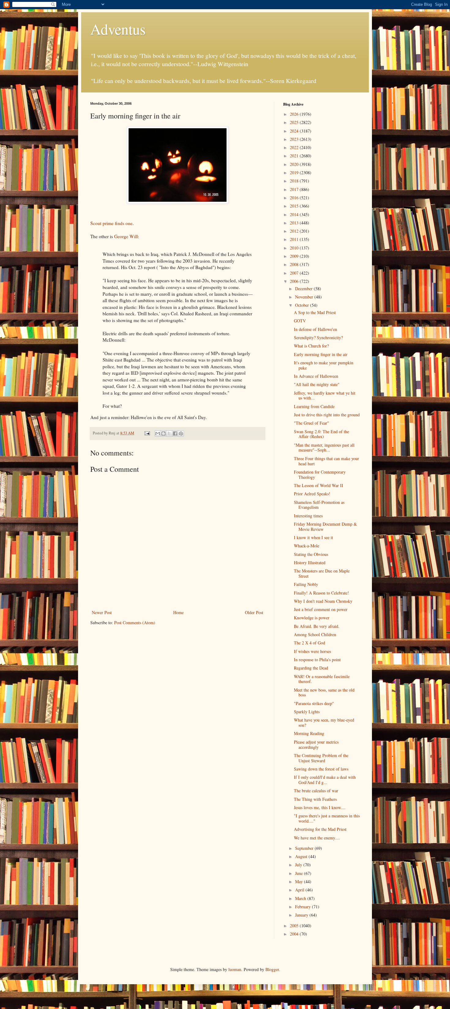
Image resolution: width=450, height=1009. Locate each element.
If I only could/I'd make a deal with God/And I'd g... (325, 779)
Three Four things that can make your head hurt (326, 461)
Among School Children (315, 634)
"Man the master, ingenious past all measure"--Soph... (324, 447)
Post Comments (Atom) (134, 622)
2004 (295, 934)
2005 (295, 925)
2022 (295, 147)
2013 (295, 223)
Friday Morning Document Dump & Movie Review (325, 526)
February (303, 907)
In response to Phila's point (317, 659)
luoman (234, 969)
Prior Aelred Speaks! (312, 494)
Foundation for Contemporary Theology (320, 474)
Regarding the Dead (311, 668)
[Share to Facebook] (175, 433)
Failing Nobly (306, 584)
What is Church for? (311, 346)
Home (178, 612)
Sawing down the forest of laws (321, 769)
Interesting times (308, 516)
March (301, 898)
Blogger (272, 969)
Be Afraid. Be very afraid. (316, 626)
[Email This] (158, 433)
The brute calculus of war (316, 790)
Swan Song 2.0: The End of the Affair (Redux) (321, 434)
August (302, 856)
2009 (295, 256)
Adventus (118, 29)
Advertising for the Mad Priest (320, 829)
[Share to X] (169, 433)
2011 (295, 239)
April (300, 890)
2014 (295, 214)
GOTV (300, 321)
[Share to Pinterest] (181, 433)
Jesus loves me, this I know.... (320, 807)
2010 (295, 248)
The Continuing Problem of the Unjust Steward (321, 757)
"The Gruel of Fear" (311, 423)
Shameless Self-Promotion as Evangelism (319, 504)
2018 (295, 181)
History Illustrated (309, 562)
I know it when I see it (313, 537)
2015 (295, 206)
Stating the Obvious (311, 554)
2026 (295, 114)
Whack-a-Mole (306, 546)
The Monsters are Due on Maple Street (322, 573)
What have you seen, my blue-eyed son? (324, 722)
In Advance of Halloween (316, 376)
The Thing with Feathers (315, 799)
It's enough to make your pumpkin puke (323, 365)
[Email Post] (147, 433)
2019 (295, 172)
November (304, 297)
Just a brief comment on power (320, 609)
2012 (295, 231)
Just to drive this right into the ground (327, 415)
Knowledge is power (311, 618)
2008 (295, 264)
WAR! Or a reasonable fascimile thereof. (322, 679)
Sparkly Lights (307, 712)
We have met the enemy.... (317, 838)
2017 (295, 189)
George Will (126, 236)
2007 (295, 273)
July (299, 865)
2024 (295, 131)
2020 (295, 164)
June (299, 873)
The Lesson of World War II (318, 485)
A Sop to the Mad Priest (315, 312)
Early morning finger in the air (320, 354)
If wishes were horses (312, 651)
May (299, 881)
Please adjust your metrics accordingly (316, 744)
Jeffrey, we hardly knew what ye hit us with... (324, 395)
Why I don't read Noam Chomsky (323, 601)
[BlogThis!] (163, 433)
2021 (295, 156)
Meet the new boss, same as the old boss (324, 692)
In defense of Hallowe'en (315, 329)
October (302, 305)
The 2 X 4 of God (309, 643)
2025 (295, 122)
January (302, 915)
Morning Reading (309, 733)
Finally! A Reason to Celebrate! (321, 593)
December (304, 288)
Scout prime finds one (111, 223)
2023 (295, 139)
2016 (295, 198)
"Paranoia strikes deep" (314, 703)
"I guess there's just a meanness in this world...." (327, 818)
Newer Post (102, 612)
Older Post (254, 612)
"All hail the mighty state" (316, 384)
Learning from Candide (314, 406)
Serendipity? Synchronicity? (318, 337)
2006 (295, 281)
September (305, 848)
